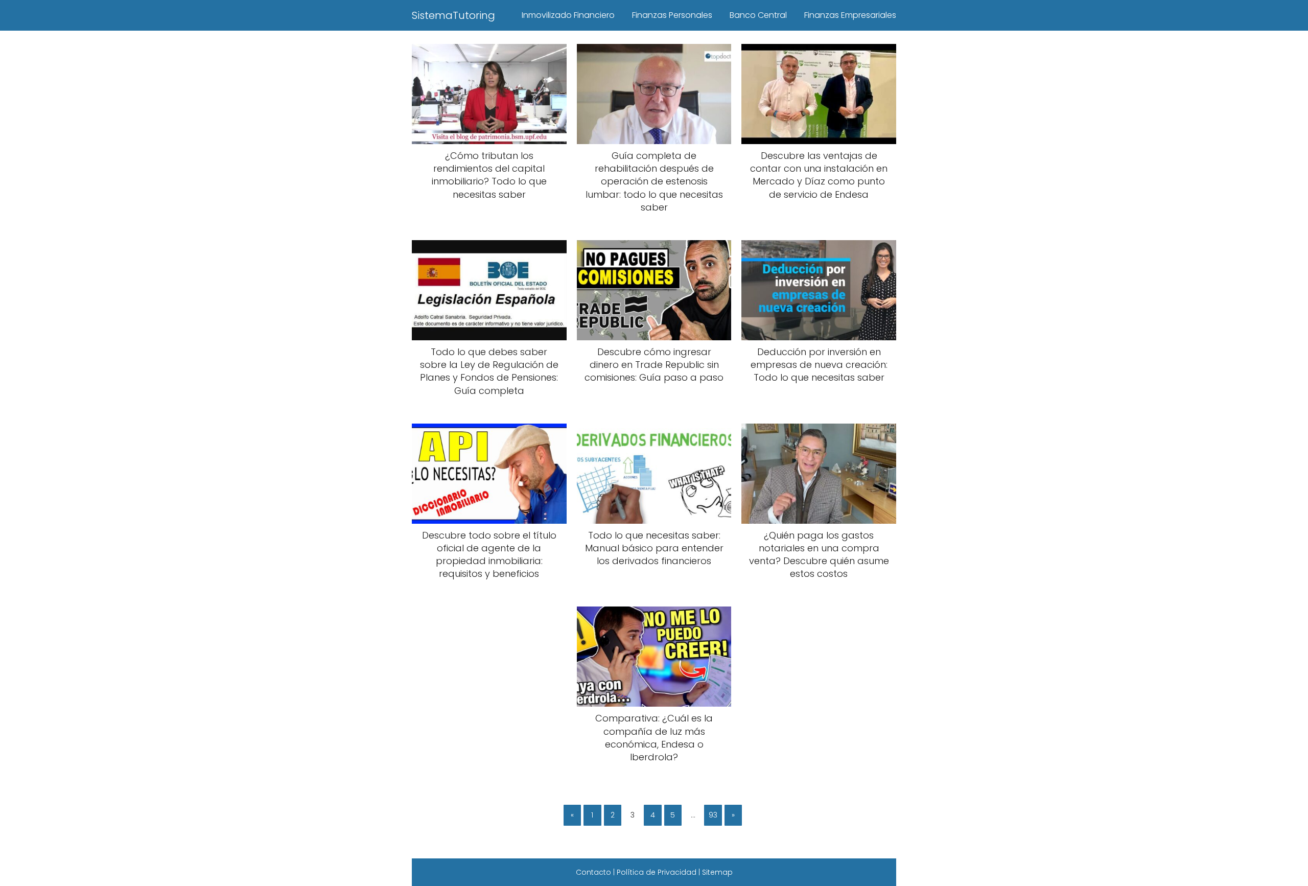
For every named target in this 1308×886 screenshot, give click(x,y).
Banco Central (758, 15)
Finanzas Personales (672, 15)
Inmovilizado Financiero (568, 15)
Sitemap (717, 872)
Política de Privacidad (656, 872)
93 (713, 815)
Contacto (593, 872)
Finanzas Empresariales (850, 15)
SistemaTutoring (453, 15)
